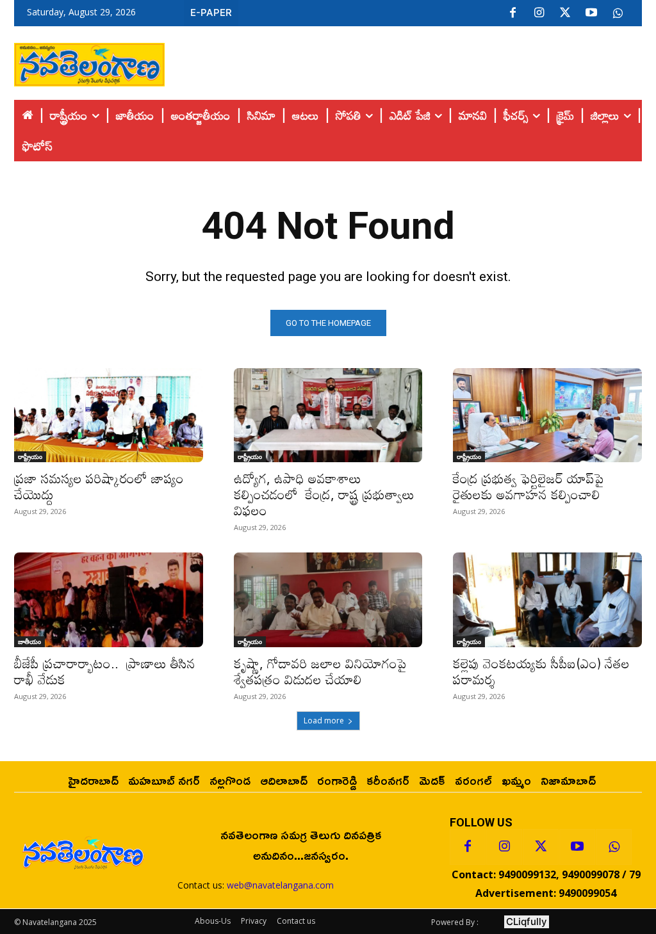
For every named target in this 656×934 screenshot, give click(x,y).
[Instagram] (538, 13)
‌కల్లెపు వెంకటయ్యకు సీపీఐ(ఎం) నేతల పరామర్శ (541, 671)
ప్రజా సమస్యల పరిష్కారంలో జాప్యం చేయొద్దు (99, 486)
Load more (324, 720)
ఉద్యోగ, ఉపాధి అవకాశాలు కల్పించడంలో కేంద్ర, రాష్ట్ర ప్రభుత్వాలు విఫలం (324, 494)
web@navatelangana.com (280, 885)
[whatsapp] (617, 13)
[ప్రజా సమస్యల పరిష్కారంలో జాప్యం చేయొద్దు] (108, 415)
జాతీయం (29, 641)
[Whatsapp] (614, 847)
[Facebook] (512, 13)
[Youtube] (591, 13)
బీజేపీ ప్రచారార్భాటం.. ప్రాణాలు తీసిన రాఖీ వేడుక (104, 671)
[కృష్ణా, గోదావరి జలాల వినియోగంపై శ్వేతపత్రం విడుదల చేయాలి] (328, 599)
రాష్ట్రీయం (30, 456)
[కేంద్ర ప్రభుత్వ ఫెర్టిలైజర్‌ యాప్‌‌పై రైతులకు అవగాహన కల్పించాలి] (547, 415)
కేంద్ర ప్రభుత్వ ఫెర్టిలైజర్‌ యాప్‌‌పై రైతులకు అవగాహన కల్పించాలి (528, 486)
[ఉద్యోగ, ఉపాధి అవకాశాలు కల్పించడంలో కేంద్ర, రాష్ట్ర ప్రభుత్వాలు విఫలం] (328, 415)
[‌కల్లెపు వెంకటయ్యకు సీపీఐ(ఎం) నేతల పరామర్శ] (547, 599)
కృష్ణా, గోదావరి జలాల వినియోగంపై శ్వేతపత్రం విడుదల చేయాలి (324, 671)
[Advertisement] (403, 61)
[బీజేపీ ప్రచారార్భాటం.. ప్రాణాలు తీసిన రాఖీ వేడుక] (108, 599)
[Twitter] (565, 13)
